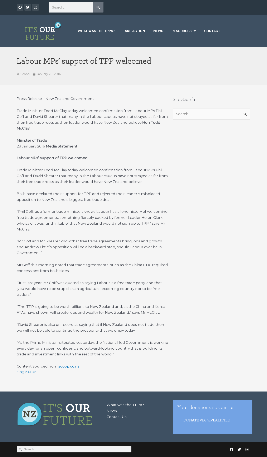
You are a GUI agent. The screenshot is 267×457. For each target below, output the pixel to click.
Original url (27, 372)
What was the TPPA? (96, 31)
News (158, 31)
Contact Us (117, 417)
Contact (212, 31)
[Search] (98, 7)
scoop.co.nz (68, 366)
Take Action (134, 31)
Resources (181, 31)
